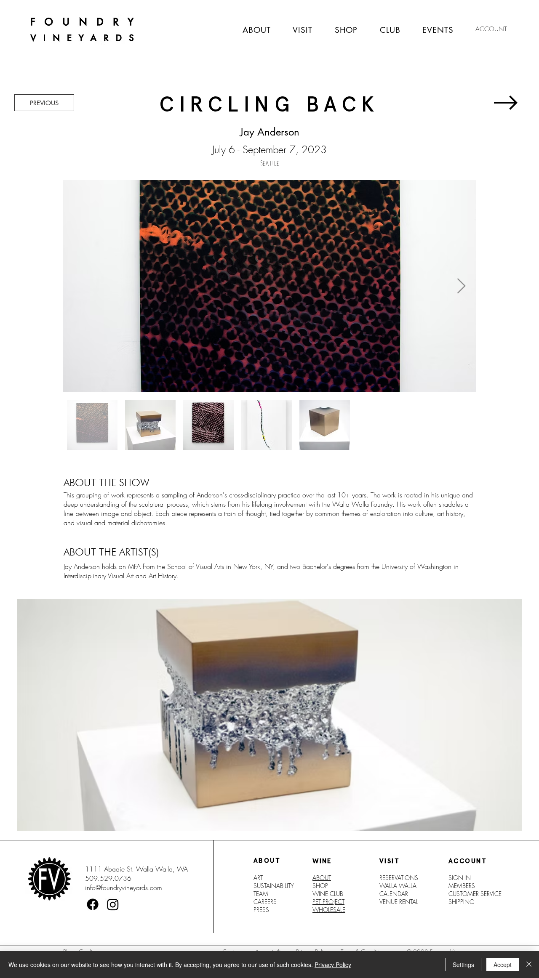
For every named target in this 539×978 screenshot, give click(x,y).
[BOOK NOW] (504, 102)
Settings (463, 964)
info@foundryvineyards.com (123, 887)
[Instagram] (112, 904)
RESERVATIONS (398, 878)
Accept (503, 964)
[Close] (529, 964)
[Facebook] (92, 904)
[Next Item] (461, 286)
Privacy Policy (333, 964)
